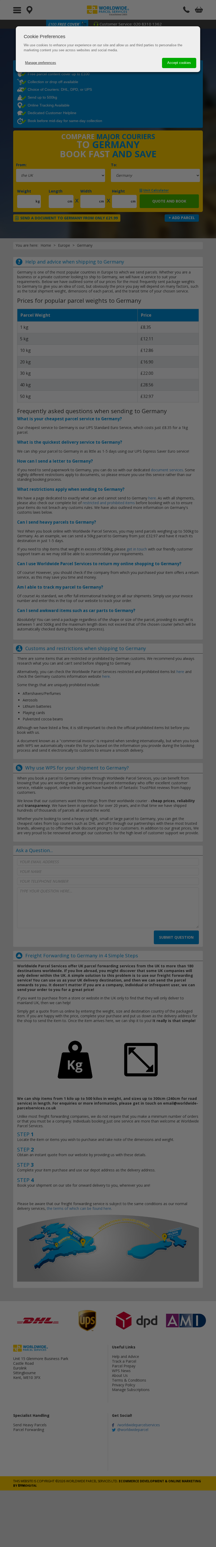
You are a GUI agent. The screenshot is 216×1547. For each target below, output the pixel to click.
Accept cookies (179, 63)
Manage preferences (40, 63)
